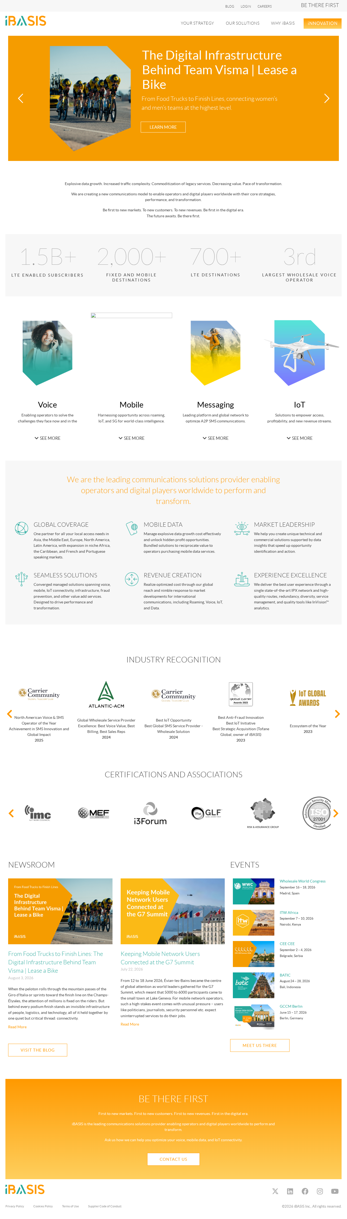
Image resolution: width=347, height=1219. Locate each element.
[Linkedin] (290, 1191)
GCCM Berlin (291, 1006)
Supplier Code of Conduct (104, 1206)
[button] (200, 23)
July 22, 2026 (132, 969)
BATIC (285, 975)
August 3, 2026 (20, 978)
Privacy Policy (14, 1206)
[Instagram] (320, 1191)
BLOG (229, 6)
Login (246, 6)
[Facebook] (305, 1191)
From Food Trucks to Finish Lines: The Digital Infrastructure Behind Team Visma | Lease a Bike (55, 962)
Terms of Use (70, 1206)
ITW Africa (289, 912)
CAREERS (265, 6)
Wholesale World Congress (303, 881)
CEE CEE (287, 944)
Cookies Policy (43, 1206)
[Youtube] (335, 1191)
